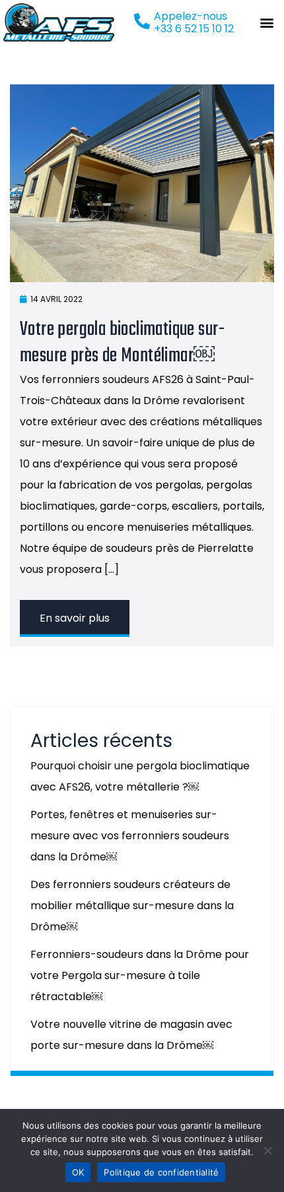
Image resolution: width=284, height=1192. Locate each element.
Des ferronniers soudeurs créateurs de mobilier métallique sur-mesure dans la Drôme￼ (132, 905)
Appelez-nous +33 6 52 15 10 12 (194, 22)
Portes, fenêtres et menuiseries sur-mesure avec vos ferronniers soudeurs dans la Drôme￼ (129, 835)
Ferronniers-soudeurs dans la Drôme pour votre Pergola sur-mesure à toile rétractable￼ (139, 975)
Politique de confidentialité (161, 1172)
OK (78, 1172)
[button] (267, 22)
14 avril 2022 (56, 299)
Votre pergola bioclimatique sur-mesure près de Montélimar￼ (123, 342)
